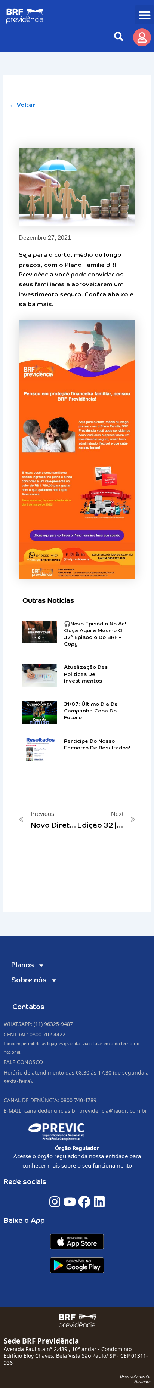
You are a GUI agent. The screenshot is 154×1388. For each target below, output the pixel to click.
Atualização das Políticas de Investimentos (86, 674)
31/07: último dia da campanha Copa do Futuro (91, 711)
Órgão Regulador (77, 1147)
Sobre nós (29, 980)
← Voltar (22, 105)
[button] (144, 14)
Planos (22, 965)
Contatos (28, 1007)
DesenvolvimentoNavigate (135, 1378)
